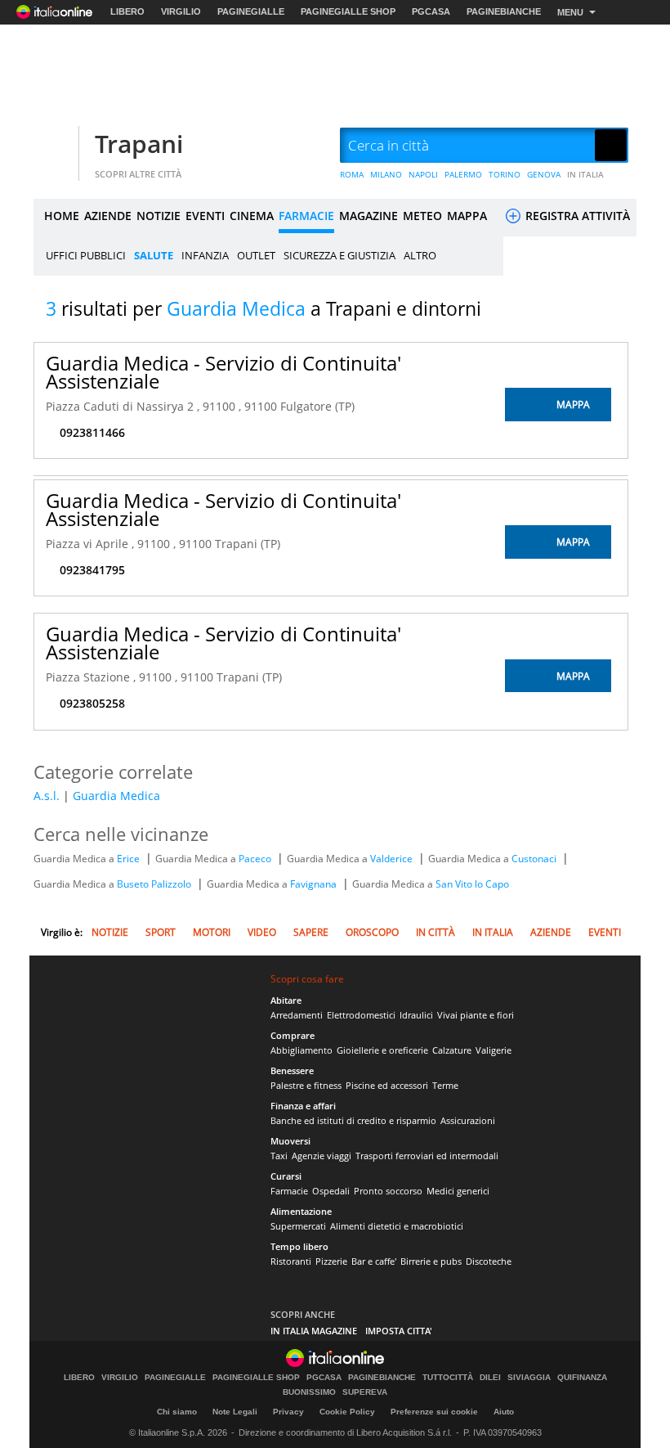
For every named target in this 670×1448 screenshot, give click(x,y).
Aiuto (504, 1411)
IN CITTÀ (435, 932)
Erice (129, 859)
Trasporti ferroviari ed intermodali (426, 1155)
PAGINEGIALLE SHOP (348, 11)
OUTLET (256, 255)
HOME (61, 215)
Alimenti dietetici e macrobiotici (396, 1226)
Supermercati (298, 1226)
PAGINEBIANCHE (504, 11)
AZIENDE (108, 215)
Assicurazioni (467, 1120)
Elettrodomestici (361, 1015)
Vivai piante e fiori (475, 1015)
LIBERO (127, 11)
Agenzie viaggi (321, 1155)
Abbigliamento (301, 1050)
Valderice (392, 859)
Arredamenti (296, 1015)
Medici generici (458, 1191)
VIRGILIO (181, 11)
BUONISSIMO (309, 1392)
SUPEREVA (364, 1392)
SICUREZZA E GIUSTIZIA (339, 255)
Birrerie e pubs (431, 1261)
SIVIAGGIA (529, 1378)
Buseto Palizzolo (155, 884)
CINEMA (252, 215)
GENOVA (544, 174)
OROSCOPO (372, 932)
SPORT (160, 932)
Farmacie (289, 1191)
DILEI (490, 1378)
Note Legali (234, 1411)
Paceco (256, 859)
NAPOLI (423, 174)
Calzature (451, 1050)
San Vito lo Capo (472, 884)
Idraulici (416, 1015)
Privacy (288, 1411)
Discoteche (488, 1261)
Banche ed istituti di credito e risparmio (353, 1120)
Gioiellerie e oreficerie (382, 1050)
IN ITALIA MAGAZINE (313, 1330)
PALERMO (463, 174)
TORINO (504, 174)
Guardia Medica (116, 795)
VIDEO (262, 932)
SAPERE (310, 932)
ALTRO (420, 255)
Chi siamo (177, 1411)
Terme (445, 1085)
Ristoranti (290, 1261)
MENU (570, 12)
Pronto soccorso (388, 1191)
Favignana (314, 884)
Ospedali (331, 1191)
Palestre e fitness (306, 1085)
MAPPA (467, 215)
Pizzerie (331, 1261)
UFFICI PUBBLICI (86, 255)
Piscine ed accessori (387, 1085)
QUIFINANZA (582, 1378)
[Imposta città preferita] (53, 146)
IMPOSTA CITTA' (398, 1330)
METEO (422, 215)
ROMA (352, 174)
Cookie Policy (347, 1411)
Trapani (139, 143)
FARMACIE (306, 215)
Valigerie (493, 1050)
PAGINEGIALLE (250, 11)
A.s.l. (47, 795)
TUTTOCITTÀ (447, 1378)
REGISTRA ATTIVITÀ (576, 215)
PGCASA (431, 11)
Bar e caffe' (373, 1261)
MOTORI (211, 932)
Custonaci (535, 859)
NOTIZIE (158, 215)
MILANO (386, 174)
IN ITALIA (585, 174)
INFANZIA (205, 255)
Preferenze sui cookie (434, 1411)
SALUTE (153, 255)
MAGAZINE (368, 215)
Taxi (279, 1155)
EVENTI (205, 215)
